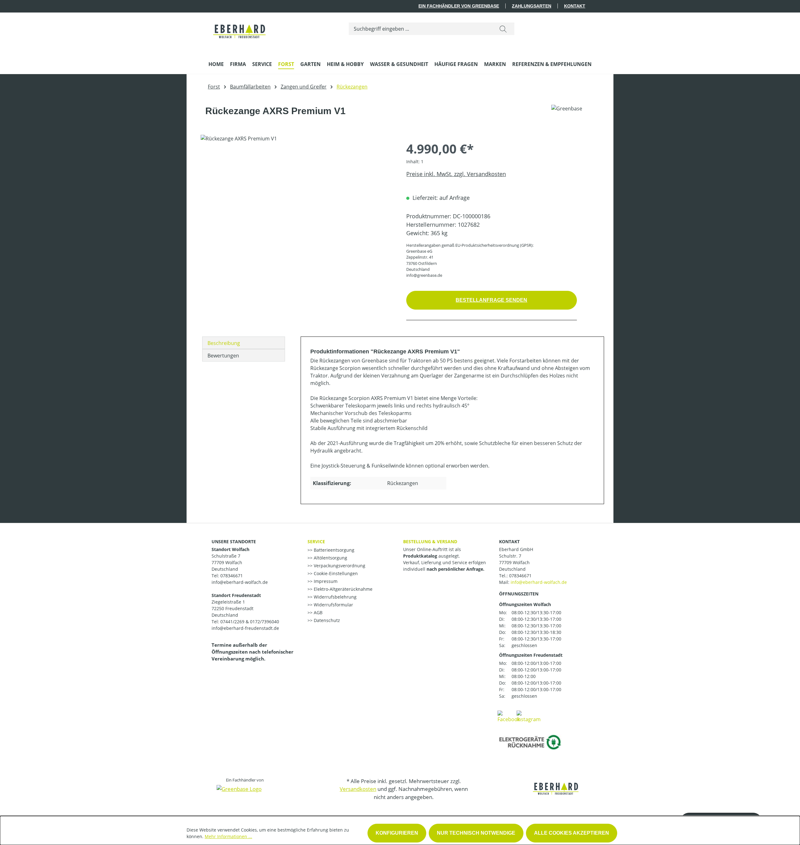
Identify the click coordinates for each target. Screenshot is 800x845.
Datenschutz (326, 620)
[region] (297, 202)
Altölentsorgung (329, 558)
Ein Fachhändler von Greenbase (458, 5)
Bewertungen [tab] (223, 355)
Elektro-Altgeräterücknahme (342, 589)
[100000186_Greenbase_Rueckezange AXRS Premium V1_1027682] (297, 202)
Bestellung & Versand (430, 541)
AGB (317, 612)
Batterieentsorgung (333, 550)
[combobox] (420, 29)
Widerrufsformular (332, 605)
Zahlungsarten (531, 5)
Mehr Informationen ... (228, 836)
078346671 (520, 576)
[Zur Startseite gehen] (239, 27)
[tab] (243, 342)
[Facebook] (509, 716)
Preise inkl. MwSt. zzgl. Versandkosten (456, 174)
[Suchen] (503, 29)
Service (316, 541)
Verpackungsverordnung (338, 566)
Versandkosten (358, 788)
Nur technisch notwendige (476, 833)
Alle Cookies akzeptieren (571, 833)
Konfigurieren (397, 833)
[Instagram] (529, 716)
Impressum (325, 581)
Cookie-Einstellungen (335, 573)
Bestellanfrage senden (491, 300)
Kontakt (574, 5)
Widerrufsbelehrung (334, 597)
